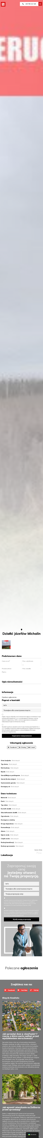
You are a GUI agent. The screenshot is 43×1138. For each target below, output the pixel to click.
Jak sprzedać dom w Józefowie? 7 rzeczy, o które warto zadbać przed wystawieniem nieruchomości (20, 1036)
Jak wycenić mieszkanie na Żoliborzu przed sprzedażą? (21, 1108)
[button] (12, 747)
